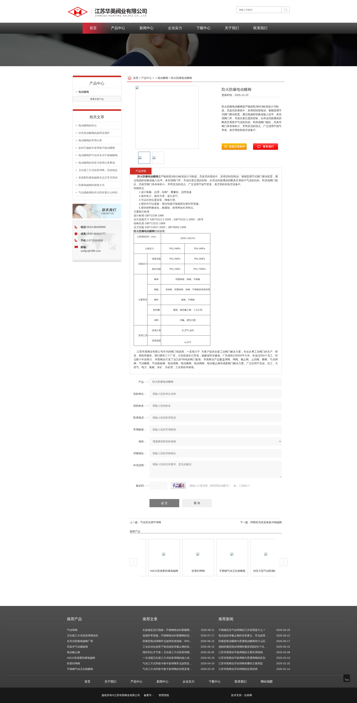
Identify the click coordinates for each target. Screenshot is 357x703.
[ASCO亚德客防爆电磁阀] (157, 554)
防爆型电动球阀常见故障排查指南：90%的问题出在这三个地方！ (168, 641)
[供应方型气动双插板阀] (259, 554)
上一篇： (135, 522)
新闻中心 (146, 28)
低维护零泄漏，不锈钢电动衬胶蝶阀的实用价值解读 (168, 635)
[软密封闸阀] (191, 554)
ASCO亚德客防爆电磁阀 (157, 570)
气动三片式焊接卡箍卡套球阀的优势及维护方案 (168, 668)
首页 (93, 28)
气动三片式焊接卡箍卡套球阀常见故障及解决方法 (168, 663)
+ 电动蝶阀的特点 (86, 125)
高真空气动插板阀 (77, 646)
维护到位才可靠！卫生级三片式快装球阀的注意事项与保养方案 (168, 652)
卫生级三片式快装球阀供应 (82, 635)
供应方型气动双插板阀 (259, 570)
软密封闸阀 (191, 570)
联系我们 (260, 28)
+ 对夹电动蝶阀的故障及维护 (92, 132)
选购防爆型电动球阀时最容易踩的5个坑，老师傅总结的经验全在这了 (243, 646)
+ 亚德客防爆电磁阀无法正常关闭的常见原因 (98, 177)
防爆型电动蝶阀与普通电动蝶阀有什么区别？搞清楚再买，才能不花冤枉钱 (243, 641)
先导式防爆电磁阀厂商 (80, 641)
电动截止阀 (73, 652)
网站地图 (267, 681)
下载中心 (203, 28)
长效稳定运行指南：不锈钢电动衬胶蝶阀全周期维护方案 (168, 629)
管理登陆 (164, 695)
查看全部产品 (97, 99)
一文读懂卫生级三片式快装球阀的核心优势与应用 (168, 657)
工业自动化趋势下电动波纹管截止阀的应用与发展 (168, 646)
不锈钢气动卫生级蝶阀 (225, 570)
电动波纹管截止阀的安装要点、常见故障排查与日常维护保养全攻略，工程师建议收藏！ (243, 635)
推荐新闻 (225, 619)
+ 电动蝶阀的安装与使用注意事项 (95, 162)
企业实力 (175, 28)
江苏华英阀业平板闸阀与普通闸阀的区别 (241, 657)
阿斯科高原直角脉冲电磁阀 (266, 522)
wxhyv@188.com (91, 250)
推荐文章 (150, 619)
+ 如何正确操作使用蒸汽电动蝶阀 (95, 147)
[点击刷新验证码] (178, 485)
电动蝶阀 (163, 77)
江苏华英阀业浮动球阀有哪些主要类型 (240, 663)
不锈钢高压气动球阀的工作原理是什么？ (241, 629)
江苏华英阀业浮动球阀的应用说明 (238, 668)
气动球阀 (72, 629)
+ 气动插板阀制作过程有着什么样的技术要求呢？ (98, 192)
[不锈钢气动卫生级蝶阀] (225, 554)
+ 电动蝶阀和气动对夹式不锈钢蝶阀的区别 (98, 155)
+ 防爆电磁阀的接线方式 (89, 185)
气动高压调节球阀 (150, 522)
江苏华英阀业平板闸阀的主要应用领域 (240, 652)
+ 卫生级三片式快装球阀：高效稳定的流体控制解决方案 (98, 170)
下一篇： (245, 522)
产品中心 (118, 28)
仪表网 (248, 695)
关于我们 (232, 28)
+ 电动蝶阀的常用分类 (88, 140)
